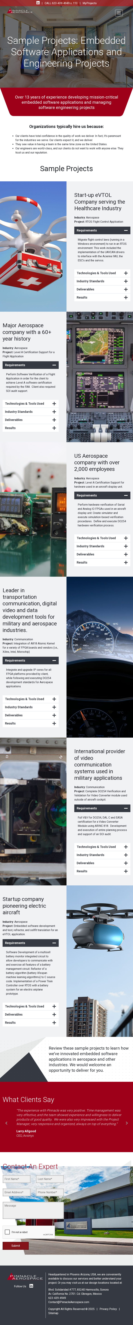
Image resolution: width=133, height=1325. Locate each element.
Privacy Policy (108, 1299)
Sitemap (53, 1303)
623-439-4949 (57, 1288)
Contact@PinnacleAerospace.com (68, 1292)
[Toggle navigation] (119, 13)
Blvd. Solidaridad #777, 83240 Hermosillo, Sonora (78, 1280)
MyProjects (89, 3)
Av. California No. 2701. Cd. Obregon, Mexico (75, 1284)
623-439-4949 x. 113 (64, 3)
